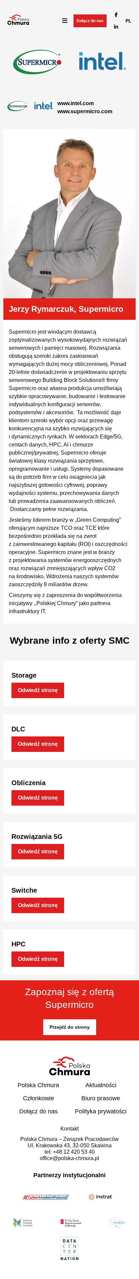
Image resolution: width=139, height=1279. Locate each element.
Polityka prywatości (101, 1111)
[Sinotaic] (116, 1224)
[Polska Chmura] (18, 23)
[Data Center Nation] (69, 1250)
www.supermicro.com (84, 111)
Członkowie (38, 1098)
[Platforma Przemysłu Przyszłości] (23, 1224)
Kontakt (69, 1129)
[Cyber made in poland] (46, 1198)
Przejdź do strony (70, 1027)
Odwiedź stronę (38, 690)
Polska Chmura (38, 1085)
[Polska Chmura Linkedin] (116, 27)
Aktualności (100, 1085)
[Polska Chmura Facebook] (116, 14)
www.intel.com (75, 103)
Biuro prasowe (100, 1098)
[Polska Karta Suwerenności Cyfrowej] (69, 1224)
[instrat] (100, 1198)
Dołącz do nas (90, 20)
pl (129, 21)
